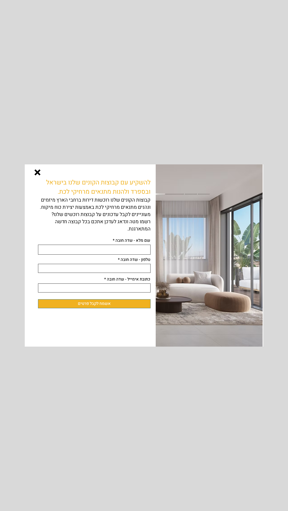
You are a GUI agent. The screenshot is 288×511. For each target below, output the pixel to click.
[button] (37, 172)
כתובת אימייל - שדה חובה (128, 279)
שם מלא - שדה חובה (132, 241)
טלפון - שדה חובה (135, 260)
